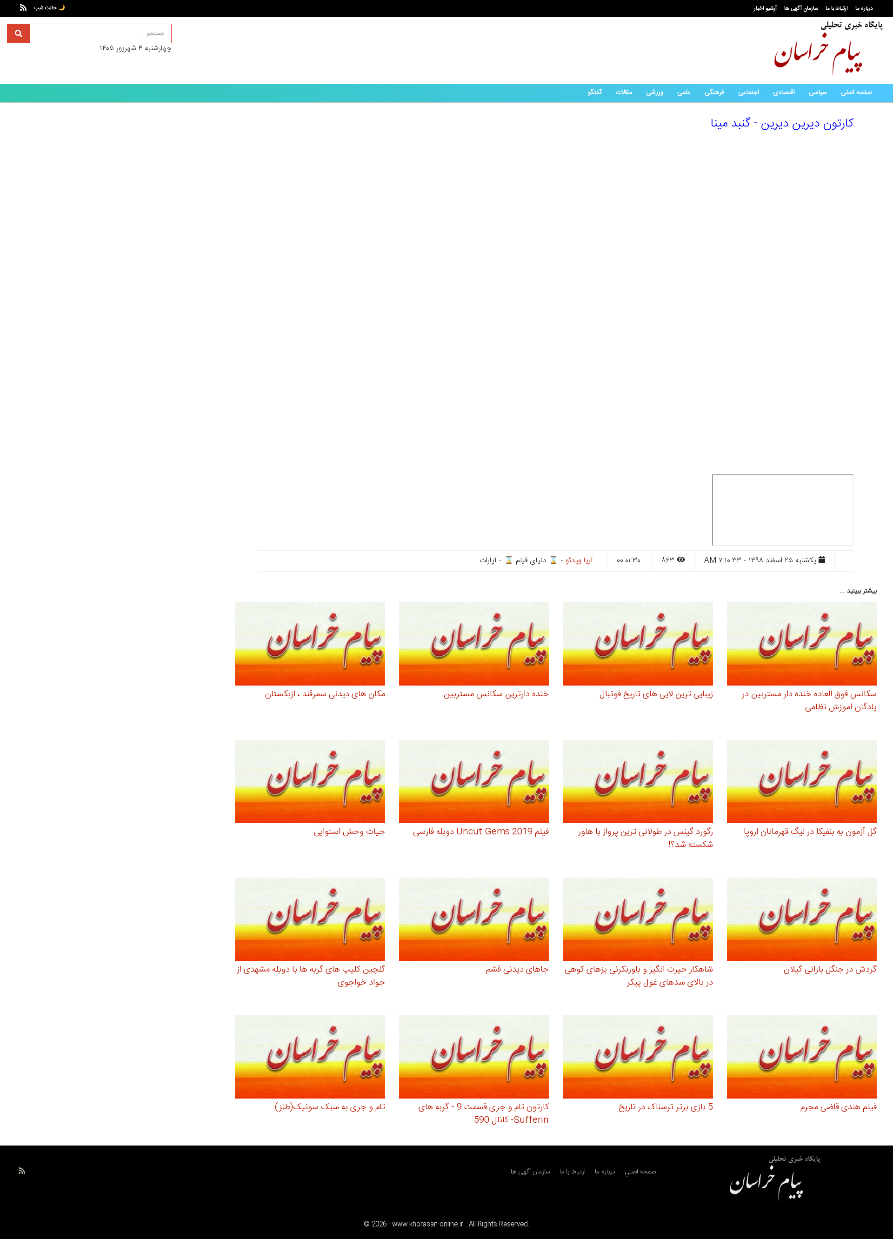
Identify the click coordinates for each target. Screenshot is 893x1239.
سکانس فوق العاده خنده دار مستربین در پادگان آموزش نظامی (809, 700)
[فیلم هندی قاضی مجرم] (802, 1058)
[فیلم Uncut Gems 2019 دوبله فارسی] (474, 783)
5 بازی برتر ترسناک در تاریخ (666, 1107)
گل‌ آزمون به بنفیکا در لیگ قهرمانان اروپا (810, 832)
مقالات (624, 92)
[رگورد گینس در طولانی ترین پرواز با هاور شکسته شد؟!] (638, 783)
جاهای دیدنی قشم (517, 970)
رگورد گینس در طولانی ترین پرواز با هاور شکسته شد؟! (645, 838)
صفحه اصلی (856, 92)
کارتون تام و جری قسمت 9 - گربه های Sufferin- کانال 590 (484, 1113)
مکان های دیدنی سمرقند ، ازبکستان (325, 694)
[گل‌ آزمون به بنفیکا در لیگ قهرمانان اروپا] (802, 783)
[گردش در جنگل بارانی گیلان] (802, 920)
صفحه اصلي (640, 1172)
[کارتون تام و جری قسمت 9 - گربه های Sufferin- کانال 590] (474, 1058)
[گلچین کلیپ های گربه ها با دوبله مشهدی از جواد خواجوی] (310, 920)
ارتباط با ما (837, 8)
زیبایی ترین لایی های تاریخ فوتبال (656, 694)
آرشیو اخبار (765, 8)
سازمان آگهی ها (801, 8)
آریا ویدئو (579, 560)
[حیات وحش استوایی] (310, 783)
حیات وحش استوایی (349, 832)
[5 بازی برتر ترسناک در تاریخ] (638, 1058)
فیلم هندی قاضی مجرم (838, 1107)
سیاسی (818, 92)
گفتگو (595, 92)
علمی (684, 92)
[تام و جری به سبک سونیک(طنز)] (310, 1058)
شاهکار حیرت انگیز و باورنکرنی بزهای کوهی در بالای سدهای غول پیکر (639, 976)
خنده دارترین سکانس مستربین (496, 694)
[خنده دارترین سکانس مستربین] (474, 645)
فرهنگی (714, 92)
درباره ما (864, 8)
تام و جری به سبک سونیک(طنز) (330, 1107)
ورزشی (654, 92)
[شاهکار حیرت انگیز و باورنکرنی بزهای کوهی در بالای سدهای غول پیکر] (638, 920)
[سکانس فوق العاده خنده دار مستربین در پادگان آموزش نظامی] (802, 645)
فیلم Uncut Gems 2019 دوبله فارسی (481, 832)
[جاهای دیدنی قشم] (474, 920)
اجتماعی (748, 92)
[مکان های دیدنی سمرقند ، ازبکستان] (310, 645)
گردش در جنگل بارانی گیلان (830, 970)
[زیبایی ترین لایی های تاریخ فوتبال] (638, 645)
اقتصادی (784, 92)
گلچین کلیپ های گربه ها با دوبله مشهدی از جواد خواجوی (311, 976)
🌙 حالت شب (49, 8)
